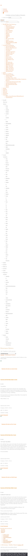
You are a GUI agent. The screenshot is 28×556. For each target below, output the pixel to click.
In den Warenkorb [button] (4, 415)
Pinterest (3, 532)
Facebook (3, 529)
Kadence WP (20, 545)
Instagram (3, 531)
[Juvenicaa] (14, 3)
